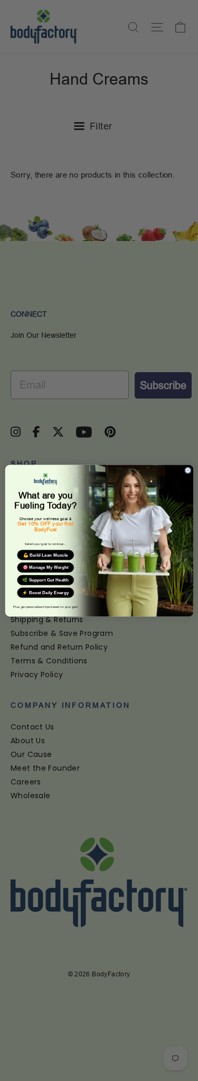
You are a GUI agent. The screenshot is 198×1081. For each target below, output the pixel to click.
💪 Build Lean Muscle (45, 554)
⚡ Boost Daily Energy (45, 592)
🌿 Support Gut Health (45, 580)
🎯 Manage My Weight (45, 567)
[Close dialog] (187, 470)
